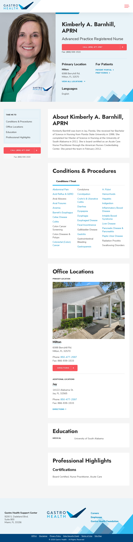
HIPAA (34, 536)
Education (11, 132)
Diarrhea (81, 206)
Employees (96, 517)
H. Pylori (106, 189)
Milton (57, 342)
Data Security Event (71, 536)
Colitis (56, 221)
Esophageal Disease (87, 220)
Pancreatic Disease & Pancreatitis (112, 230)
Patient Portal (104, 70)
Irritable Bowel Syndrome (109, 217)
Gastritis (81, 234)
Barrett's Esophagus (63, 212)
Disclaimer (43, 536)
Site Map (98, 536)
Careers (95, 513)
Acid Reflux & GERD (63, 194)
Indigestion (107, 203)
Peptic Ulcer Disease (112, 236)
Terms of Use (86, 536)
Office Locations (14, 126)
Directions (63, 368)
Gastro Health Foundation (104, 521)
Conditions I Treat (66, 181)
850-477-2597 (69, 357)
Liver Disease (108, 223)
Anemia (56, 207)
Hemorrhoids (108, 194)
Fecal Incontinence (86, 224)
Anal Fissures (59, 203)
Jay (55, 384)
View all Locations (72, 81)
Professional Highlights (18, 137)
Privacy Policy (55, 536)
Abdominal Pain (61, 189)
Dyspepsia (82, 211)
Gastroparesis (84, 246)
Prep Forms (102, 73)
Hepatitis (106, 198)
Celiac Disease (60, 217)
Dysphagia (82, 215)
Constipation (83, 194)
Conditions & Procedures (19, 121)
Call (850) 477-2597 (92, 47)
